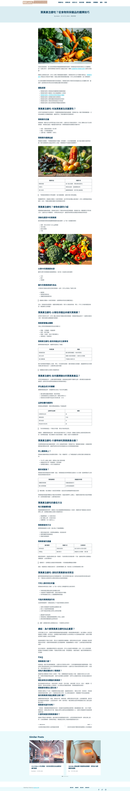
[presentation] (46, 751)
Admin (34, 771)
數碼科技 (60, 2)
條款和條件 (87, 787)
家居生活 (74, 2)
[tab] (62, 776)
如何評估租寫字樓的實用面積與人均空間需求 (80, 726)
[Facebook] (98, 789)
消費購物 (95, 2)
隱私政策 (81, 787)
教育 (106, 2)
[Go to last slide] (31, 757)
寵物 (101, 2)
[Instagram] (105, 789)
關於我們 (71, 787)
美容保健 (81, 2)
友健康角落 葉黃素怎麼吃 (78, 68)
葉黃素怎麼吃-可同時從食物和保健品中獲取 (52, 95)
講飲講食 (88, 2)
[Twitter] (102, 789)
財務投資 (67, 2)
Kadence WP (36, 787)
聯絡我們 (76, 787)
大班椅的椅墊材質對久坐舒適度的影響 (48, 726)
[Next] (98, 757)
